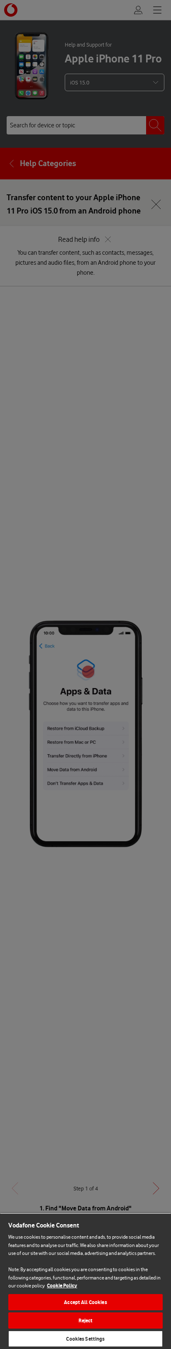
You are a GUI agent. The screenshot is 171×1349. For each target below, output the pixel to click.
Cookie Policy (62, 1285)
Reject (85, 1320)
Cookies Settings (85, 1339)
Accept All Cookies (85, 1302)
